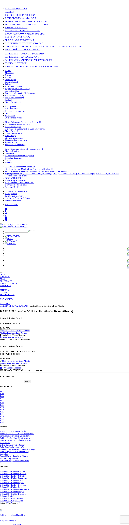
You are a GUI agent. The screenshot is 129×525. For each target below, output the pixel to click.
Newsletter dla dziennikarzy (16, 191)
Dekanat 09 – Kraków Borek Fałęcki (14, 489)
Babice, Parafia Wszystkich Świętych (15, 438)
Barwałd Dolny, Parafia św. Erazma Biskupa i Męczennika (14, 457)
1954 (2, 400)
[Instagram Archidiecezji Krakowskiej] (6, 216)
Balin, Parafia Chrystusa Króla (12, 447)
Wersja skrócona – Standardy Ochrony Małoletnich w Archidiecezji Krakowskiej (37, 171)
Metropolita (9, 73)
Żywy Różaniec (11, 142)
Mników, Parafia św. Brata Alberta (13, 333)
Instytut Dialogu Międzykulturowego (27, 24)
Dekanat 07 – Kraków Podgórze (13, 485)
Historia (8, 71)
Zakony (8, 84)
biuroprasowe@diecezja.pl (8, 520)
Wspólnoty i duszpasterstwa (16, 140)
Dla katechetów (11, 109)
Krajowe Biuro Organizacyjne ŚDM (24, 34)
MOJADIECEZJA (5, 275)
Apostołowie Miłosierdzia (15, 180)
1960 (2, 414)
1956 (2, 405)
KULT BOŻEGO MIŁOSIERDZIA (19, 182)
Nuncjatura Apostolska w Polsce (24, 43)
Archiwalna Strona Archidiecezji (18, 198)
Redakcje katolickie (13, 200)
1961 (2, 416)
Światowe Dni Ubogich (14, 187)
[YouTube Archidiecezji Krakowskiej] (6, 218)
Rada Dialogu (10, 136)
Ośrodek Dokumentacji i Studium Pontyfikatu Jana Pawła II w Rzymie (44, 46)
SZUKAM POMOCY (14, 178)
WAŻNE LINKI (11, 205)
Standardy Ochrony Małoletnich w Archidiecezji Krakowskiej (29, 169)
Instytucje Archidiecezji (14, 98)
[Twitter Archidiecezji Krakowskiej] (6, 213)
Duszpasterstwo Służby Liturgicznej (19, 156)
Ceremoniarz (10, 153)
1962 (2, 418)
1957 (2, 407)
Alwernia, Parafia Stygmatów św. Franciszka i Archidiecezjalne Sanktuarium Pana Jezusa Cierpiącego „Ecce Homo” (17, 433)
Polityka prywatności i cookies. (12, 515)
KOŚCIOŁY (12, 241)
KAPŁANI (11, 244)
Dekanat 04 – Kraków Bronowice (13, 478)
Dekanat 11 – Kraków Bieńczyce (13, 494)
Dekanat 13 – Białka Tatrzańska (12, 498)
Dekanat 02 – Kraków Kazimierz (13, 474)
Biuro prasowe (11, 194)
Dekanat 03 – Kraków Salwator (12, 476)
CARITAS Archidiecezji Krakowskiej (20, 167)
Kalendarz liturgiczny (13, 158)
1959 (2, 412)
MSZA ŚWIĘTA (14, 236)
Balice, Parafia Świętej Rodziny (12, 445)
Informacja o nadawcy (14, 196)
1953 (2, 398)
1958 (2, 409)
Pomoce (8, 162)
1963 (2, 421)
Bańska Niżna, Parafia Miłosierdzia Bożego (17, 449)
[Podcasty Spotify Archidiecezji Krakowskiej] (6, 220)
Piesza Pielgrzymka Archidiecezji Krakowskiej (23, 122)
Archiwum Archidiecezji (15, 95)
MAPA (10, 239)
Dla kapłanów (10, 106)
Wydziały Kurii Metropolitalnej (17, 89)
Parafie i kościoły (12, 82)
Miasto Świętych (11, 131)
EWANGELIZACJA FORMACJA (8, 284)
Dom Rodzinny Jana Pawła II (20, 18)
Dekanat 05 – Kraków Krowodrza (13, 480)
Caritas (9, 12)
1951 (2, 394)
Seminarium (10, 115)
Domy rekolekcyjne (13, 127)
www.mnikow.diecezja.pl (12, 337)
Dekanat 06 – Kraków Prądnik (12, 483)
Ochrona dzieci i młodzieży (16, 176)
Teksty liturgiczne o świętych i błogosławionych (24, 149)
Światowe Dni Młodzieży (15, 145)
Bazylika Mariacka (16, 9)
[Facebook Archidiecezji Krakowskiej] (5, 211)
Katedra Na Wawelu (16, 27)
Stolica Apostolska (16, 63)
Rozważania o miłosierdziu (16, 185)
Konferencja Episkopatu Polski (22, 31)
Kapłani (8, 77)
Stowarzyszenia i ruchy (14, 138)
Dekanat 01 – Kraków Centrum (12, 471)
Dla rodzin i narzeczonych (15, 111)
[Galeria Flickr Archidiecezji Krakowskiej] (6, 209)
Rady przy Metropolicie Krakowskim (20, 93)
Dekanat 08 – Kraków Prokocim (13, 487)
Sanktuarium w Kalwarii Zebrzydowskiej (28, 60)
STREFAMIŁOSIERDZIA (7, 293)
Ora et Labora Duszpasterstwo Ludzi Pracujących (25, 129)
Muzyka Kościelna (12, 151)
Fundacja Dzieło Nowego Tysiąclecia (26, 21)
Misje (7, 113)
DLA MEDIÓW (6, 299)
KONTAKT (5, 304)
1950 (2, 391)
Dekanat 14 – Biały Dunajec (11, 501)
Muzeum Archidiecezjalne (20, 40)
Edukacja (8, 100)
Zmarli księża (10, 80)
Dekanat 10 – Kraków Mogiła (12, 492)
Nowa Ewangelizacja (13, 133)
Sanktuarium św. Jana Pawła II (22, 57)
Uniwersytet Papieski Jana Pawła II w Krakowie (31, 66)
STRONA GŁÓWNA (9, 306)
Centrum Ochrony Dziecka (20, 15)
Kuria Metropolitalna (13, 86)
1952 (2, 396)
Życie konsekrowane (13, 118)
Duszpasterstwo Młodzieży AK (17, 124)
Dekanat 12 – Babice (8, 496)
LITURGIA (5, 290)
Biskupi (8, 75)
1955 (2, 403)
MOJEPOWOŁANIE (6, 280)
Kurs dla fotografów (17, 37)
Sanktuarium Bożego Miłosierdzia (24, 54)
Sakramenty (9, 160)
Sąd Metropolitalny (12, 91)
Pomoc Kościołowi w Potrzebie (22, 49)
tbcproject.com (17, 524)
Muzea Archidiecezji (13, 102)
